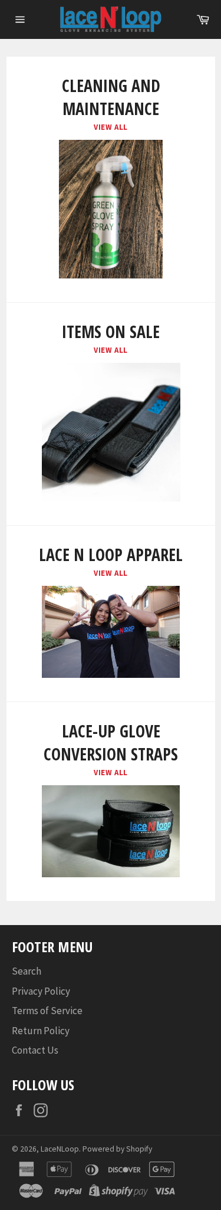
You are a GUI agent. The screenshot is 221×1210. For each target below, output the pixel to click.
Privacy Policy (41, 991)
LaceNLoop (60, 1149)
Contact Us (35, 1050)
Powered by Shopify (117, 1149)
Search (26, 971)
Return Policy (41, 1030)
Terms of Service (47, 1010)
